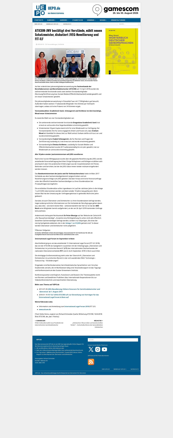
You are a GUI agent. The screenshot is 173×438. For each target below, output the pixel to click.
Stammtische (77, 20)
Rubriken (50, 20)
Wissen (102, 20)
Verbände (90, 20)
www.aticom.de (45, 309)
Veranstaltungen (118, 20)
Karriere (63, 20)
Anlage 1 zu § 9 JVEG (73, 223)
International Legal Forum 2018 (76, 306)
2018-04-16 (41, 44)
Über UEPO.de (38, 24)
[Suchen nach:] (128, 24)
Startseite (38, 20)
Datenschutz (67, 24)
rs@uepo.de (44, 360)
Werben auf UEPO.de (52, 24)
